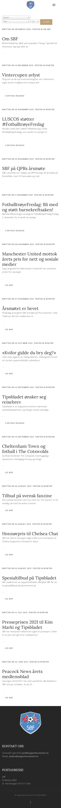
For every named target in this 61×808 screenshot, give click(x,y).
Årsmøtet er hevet (20, 308)
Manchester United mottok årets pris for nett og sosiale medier (30, 259)
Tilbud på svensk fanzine (27, 495)
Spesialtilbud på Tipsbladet (29, 578)
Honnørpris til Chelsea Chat (30, 533)
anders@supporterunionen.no (23, 756)
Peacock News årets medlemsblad (22, 674)
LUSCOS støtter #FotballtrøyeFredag (23, 121)
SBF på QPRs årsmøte (23, 168)
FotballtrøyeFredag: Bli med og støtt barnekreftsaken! (30, 207)
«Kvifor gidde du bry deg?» (29, 352)
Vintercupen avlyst (21, 75)
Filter (46, 22)
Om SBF (47, 29)
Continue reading (14, 96)
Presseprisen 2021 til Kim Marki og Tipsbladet (27, 624)
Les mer (9, 285)
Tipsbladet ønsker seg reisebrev (24, 399)
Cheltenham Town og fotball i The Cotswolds (25, 448)
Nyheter (50, 65)
